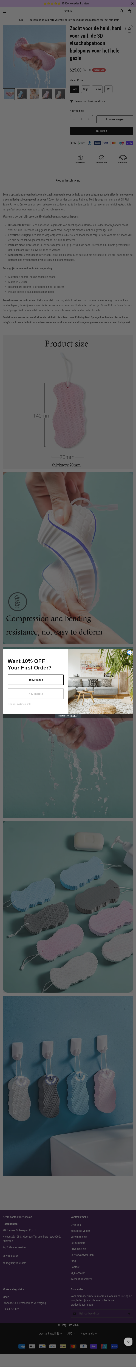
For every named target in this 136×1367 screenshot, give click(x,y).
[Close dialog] (129, 652)
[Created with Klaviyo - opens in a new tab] (68, 716)
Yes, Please (36, 679)
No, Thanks (36, 693)
